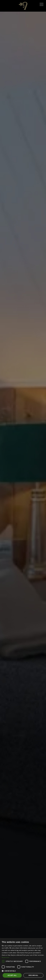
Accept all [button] (12, 975)
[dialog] (23, 959)
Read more (5, 957)
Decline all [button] (33, 975)
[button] (23, 971)
